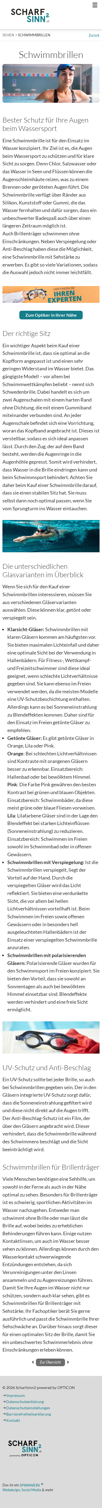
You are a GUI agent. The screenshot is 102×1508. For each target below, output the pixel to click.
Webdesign (11, 1490)
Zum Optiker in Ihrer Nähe (51, 314)
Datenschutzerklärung (25, 1402)
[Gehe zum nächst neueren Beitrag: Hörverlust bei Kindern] (68, 1362)
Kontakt (13, 1420)
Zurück (94, 35)
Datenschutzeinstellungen (28, 1408)
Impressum (15, 1395)
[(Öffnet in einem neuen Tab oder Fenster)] (24, 1449)
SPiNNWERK (30, 1485)
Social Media (31, 1490)
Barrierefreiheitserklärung (28, 1414)
